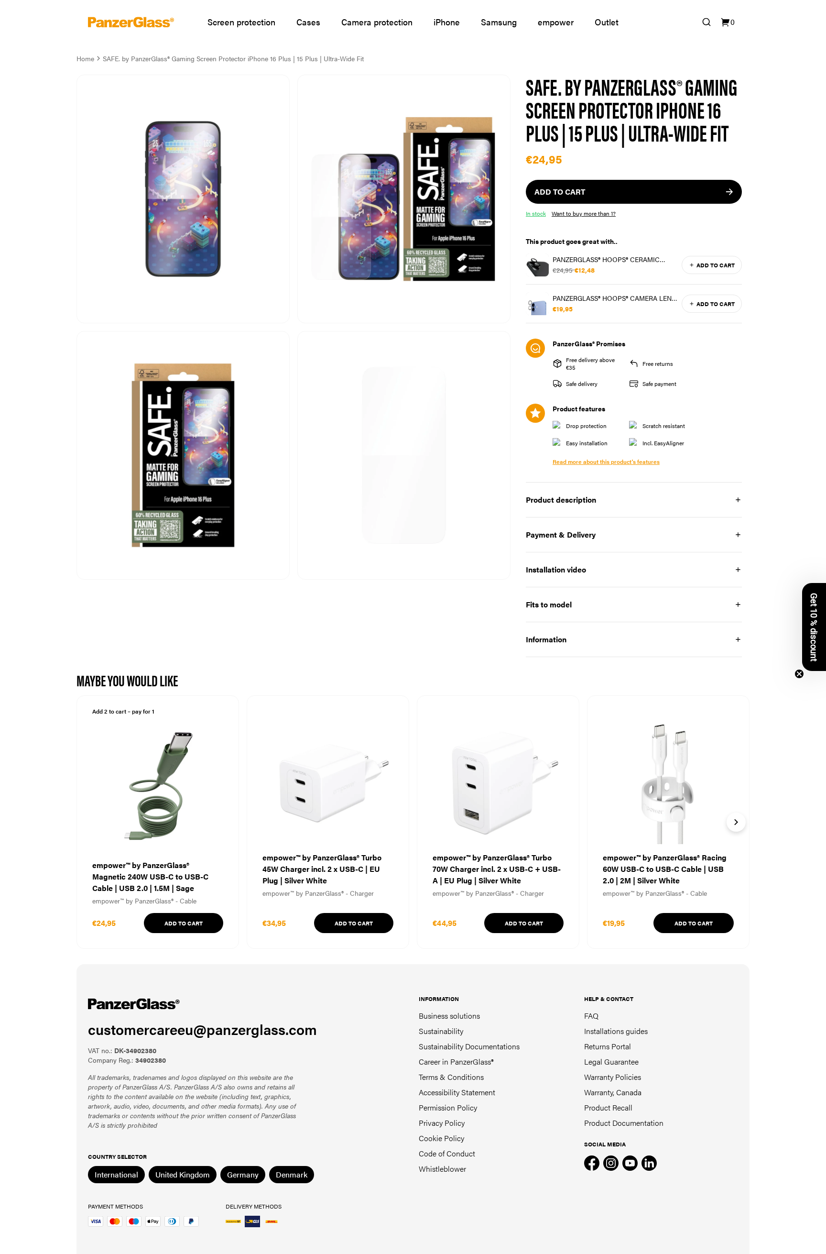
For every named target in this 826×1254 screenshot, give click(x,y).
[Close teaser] (799, 674)
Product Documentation (623, 1122)
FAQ (591, 1015)
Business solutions (449, 1015)
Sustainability (441, 1030)
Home (85, 58)
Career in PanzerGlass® (456, 1061)
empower (556, 22)
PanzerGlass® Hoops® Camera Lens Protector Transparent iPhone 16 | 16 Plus (614, 298)
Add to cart (715, 265)
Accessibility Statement (457, 1092)
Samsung (499, 22)
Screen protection (241, 22)
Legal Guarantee (611, 1061)
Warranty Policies (612, 1076)
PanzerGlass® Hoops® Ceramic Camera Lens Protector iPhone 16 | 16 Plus (613, 259)
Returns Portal (607, 1046)
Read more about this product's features (606, 461)
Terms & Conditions (451, 1076)
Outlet (607, 22)
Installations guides (616, 1030)
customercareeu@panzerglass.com (202, 1029)
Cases (308, 22)
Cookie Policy (441, 1138)
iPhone (447, 22)
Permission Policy (448, 1107)
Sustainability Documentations (469, 1046)
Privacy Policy (442, 1122)
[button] (814, 627)
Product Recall (608, 1107)
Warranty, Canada (612, 1092)
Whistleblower (442, 1168)
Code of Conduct (447, 1153)
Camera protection (377, 22)
